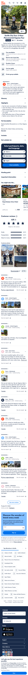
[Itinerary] (25, 98)
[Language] (21, 3)
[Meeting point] (25, 172)
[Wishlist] (13, 3)
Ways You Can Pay (7, 650)
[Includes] (25, 135)
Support (4, 640)
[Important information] (25, 177)
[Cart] (17, 3)
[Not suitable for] (25, 140)
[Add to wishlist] (19, 186)
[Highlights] (25, 103)
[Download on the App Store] (8, 634)
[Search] (9, 3)
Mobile (4, 626)
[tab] (10, 548)
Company (4, 643)
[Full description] (25, 121)
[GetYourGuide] (3, 3)
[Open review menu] (25, 278)
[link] (11, 198)
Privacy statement (18, 542)
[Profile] (25, 3)
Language (5, 610)
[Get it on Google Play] (8, 629)
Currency (5, 617)
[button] (17, 40)
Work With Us (6, 647)
